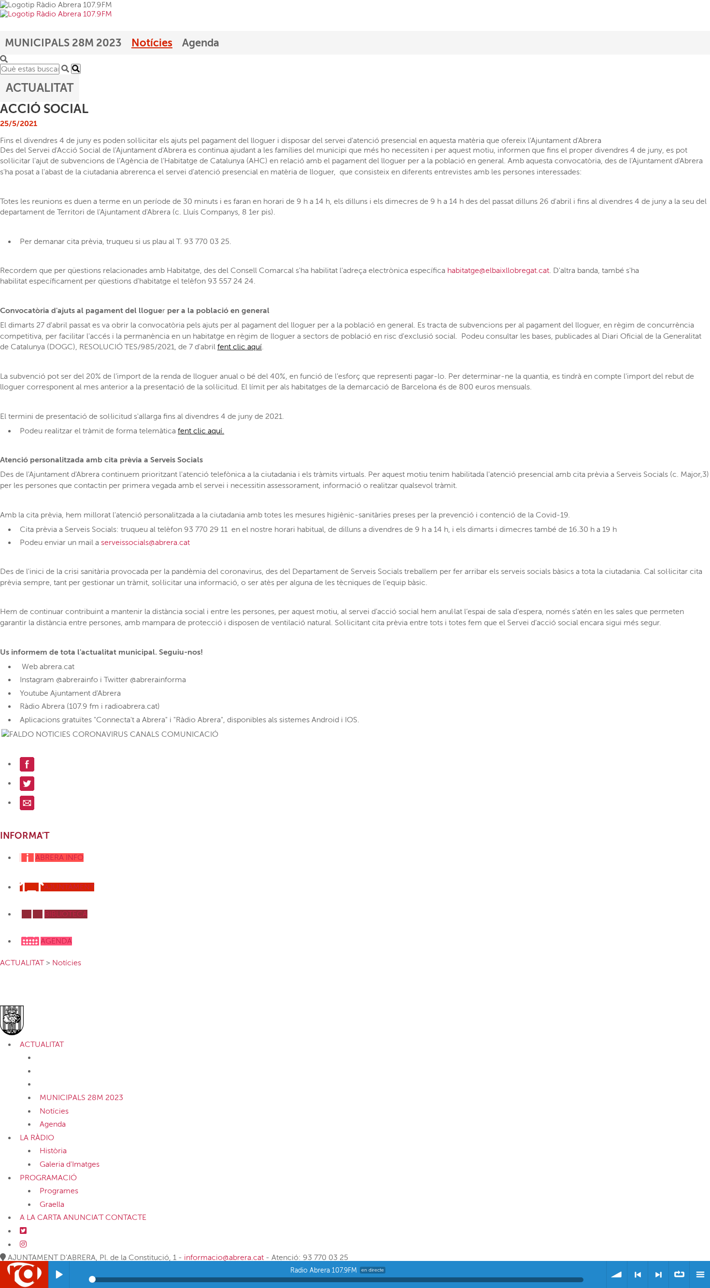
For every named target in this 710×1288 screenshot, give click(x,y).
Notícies (151, 43)
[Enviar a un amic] (27, 802)
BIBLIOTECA (65, 914)
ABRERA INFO (59, 857)
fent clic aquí (239, 347)
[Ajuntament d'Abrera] (29, 1020)
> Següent (658, 1274)
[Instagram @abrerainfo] (23, 1244)
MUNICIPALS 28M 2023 (63, 43)
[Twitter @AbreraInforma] (23, 1231)
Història (53, 1150)
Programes (59, 1191)
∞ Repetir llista (679, 1274)
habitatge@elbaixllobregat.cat (498, 270)
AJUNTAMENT (69, 887)
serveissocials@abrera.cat (145, 542)
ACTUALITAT (22, 963)
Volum (617, 1274)
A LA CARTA (40, 1217)
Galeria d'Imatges (69, 1164)
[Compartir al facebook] (27, 763)
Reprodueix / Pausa (59, 1274)
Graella (52, 1204)
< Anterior (637, 1274)
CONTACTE (125, 1217)
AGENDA (56, 941)
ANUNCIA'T (83, 1217)
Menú (700, 1274)
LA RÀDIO (37, 1137)
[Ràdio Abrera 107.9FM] (56, 13)
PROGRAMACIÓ (48, 1178)
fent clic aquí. (201, 431)
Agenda (200, 43)
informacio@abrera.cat (224, 1257)
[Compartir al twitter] (27, 783)
